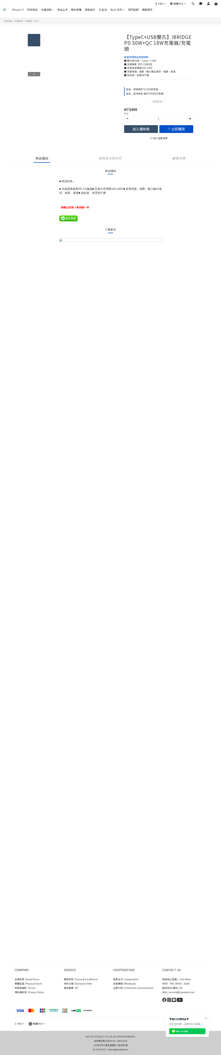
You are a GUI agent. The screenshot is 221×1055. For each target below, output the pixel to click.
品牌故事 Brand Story (27, 979)
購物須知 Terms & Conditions (81, 979)
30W (36, 21)
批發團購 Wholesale (124, 983)
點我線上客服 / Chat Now (176, 979)
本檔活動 (46, 9)
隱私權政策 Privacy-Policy (29, 992)
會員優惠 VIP (71, 988)
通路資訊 (147, 9)
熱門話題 (133, 9)
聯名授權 (76, 9)
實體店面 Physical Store (28, 983)
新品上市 (62, 9)
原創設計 (90, 9)
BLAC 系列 (116, 9)
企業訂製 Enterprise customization (133, 988)
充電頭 (28, 21)
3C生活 (103, 9)
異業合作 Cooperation (126, 979)
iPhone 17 (18, 9)
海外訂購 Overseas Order (78, 983)
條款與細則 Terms (25, 988)
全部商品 (7, 21)
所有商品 (32, 9)
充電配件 (18, 21)
